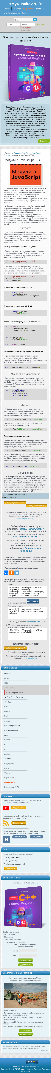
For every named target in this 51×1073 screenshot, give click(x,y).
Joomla (7, 721)
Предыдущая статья (15, 503)
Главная (7, 9)
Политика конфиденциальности (25, 1066)
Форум (7, 773)
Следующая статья (36, 506)
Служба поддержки (12, 13)
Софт (6, 768)
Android (7, 754)
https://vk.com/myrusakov (32, 529)
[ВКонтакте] (6, 573)
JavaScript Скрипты (15, 697)
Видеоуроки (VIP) (11, 787)
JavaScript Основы (15, 692)
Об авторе (17, 9)
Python (7, 740)
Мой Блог (40, 9)
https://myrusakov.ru (25, 519)
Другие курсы (25, 965)
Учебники (8, 759)
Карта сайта (9, 778)
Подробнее (43, 141)
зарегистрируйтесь (29, 658)
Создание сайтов (13, 857)
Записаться (25, 1030)
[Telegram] (16, 573)
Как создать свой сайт (36, 622)
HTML (6, 678)
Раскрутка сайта (11, 730)
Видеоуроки (9, 763)
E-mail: (15, 951)
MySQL (7, 711)
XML (6, 716)
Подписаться (18, 808)
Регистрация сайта (12, 726)
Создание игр (11, 861)
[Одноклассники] (11, 573)
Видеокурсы (28, 9)
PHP (6, 707)
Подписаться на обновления (30, 549)
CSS (6, 683)
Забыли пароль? (25, 28)
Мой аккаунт (19, 837)
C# (5, 745)
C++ (6, 749)
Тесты (24, 13)
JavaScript (9, 688)
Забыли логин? (26, 30)
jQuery (9, 702)
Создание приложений (15, 864)
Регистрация (25, 27)
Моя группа (36, 837)
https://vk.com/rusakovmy (25, 536)
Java (6, 735)
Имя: (14, 955)
